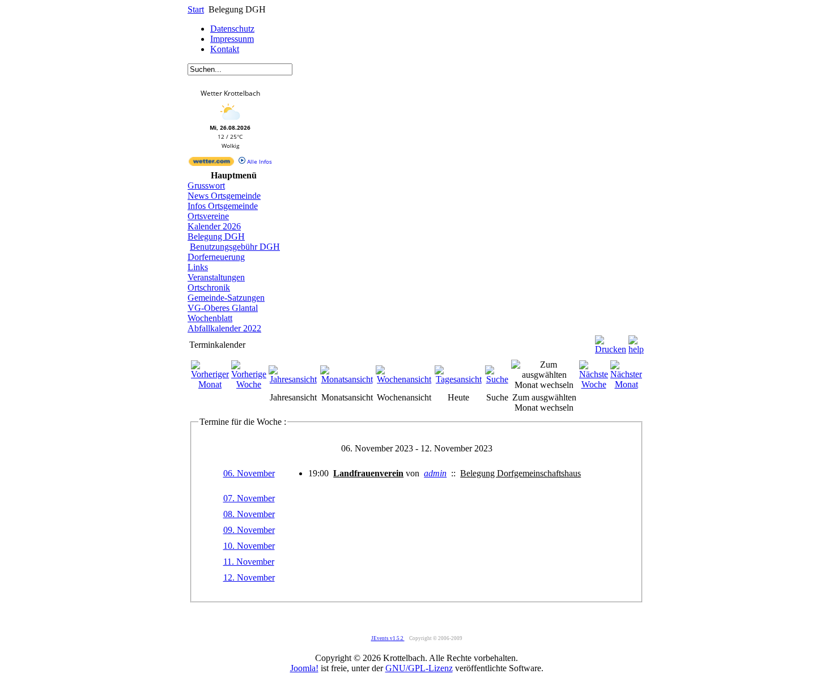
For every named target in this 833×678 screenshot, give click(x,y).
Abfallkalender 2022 (224, 328)
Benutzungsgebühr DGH (235, 246)
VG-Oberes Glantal (223, 308)
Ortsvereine (208, 216)
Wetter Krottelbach (230, 93)
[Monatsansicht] (347, 379)
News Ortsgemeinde (224, 196)
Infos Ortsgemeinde (223, 206)
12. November (249, 577)
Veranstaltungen (216, 277)
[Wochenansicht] (404, 379)
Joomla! (304, 668)
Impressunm (232, 39)
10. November (249, 546)
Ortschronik (209, 287)
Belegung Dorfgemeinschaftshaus (520, 473)
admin (435, 473)
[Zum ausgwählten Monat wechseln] (544, 385)
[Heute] (459, 379)
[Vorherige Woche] (248, 384)
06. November (249, 473)
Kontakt (224, 49)
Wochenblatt (210, 318)
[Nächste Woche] (593, 384)
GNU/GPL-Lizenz (419, 668)
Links (198, 267)
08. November (249, 514)
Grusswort (206, 185)
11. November (248, 561)
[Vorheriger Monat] (210, 384)
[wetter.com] (211, 164)
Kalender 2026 (214, 226)
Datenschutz (232, 28)
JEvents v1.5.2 (388, 638)
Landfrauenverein (368, 473)
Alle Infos (258, 161)
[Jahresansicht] (293, 379)
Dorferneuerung (216, 257)
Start (196, 9)
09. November (249, 530)
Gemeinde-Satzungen (226, 297)
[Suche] (497, 379)
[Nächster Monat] (626, 384)
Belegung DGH (216, 236)
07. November (249, 498)
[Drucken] (610, 342)
